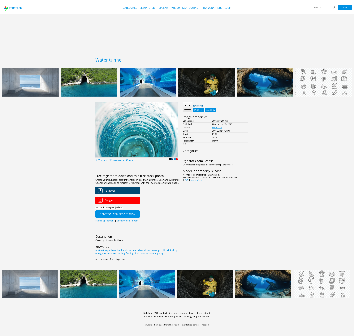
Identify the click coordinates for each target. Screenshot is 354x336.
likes (131, 160)
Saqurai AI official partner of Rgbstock (193, 325)
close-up (155, 250)
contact (194, 8)
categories (130, 8)
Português (189, 316)
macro (144, 253)
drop (174, 250)
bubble (120, 250)
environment (110, 253)
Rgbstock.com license (198, 161)
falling (121, 253)
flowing (130, 253)
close (147, 250)
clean (134, 250)
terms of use (196, 180)
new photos (147, 8)
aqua (107, 250)
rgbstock (15, 8)
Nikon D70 (217, 127)
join (345, 7)
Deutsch (158, 316)
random (175, 8)
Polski (179, 316)
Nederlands (204, 316)
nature (152, 253)
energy (99, 253)
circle (128, 250)
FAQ (184, 8)
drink (168, 250)
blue (113, 250)
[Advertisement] (177, 34)
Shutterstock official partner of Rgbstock (161, 325)
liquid (137, 253)
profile (198, 109)
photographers (212, 8)
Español (169, 316)
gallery (210, 109)
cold (163, 250)
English (148, 316)
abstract (99, 250)
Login (228, 8)
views (104, 160)
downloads (118, 160)
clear (140, 250)
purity (160, 253)
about (207, 313)
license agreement (178, 313)
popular (162, 8)
